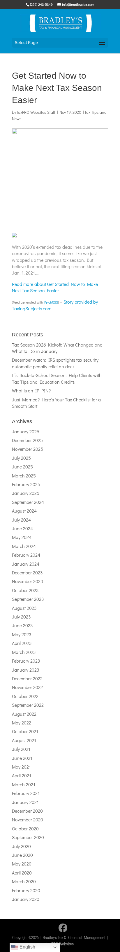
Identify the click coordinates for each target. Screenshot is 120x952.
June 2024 (22, 528)
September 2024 (28, 502)
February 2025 (26, 484)
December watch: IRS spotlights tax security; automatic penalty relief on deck (56, 363)
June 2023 (22, 625)
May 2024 (21, 537)
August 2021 (24, 740)
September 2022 (28, 705)
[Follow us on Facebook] (63, 928)
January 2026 (25, 431)
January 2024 (25, 564)
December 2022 (27, 678)
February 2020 (26, 890)
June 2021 (22, 758)
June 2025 (22, 467)
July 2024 (21, 520)
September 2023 (28, 599)
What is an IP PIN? (31, 390)
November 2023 (27, 581)
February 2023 (26, 661)
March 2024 (24, 546)
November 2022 (27, 687)
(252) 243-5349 (41, 4)
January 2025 (25, 493)
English (26, 946)
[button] (102, 43)
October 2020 (25, 828)
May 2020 (21, 864)
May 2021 (21, 767)
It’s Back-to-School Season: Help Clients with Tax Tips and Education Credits (57, 378)
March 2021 (23, 784)
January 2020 (25, 899)
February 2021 (26, 793)
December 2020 (27, 811)
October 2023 (25, 590)
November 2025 (27, 449)
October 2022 (25, 696)
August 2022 (24, 714)
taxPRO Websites (60, 943)
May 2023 (21, 634)
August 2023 (24, 608)
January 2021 (25, 802)
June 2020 (22, 855)
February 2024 (26, 555)
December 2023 (27, 572)
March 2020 (24, 881)
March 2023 (24, 652)
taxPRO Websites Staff (36, 112)
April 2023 (22, 643)
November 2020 (27, 819)
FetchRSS (51, 302)
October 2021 (25, 731)
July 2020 (21, 846)
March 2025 (24, 476)
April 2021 (21, 775)
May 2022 (21, 723)
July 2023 (21, 617)
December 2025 (27, 440)
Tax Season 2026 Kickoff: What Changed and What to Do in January (57, 348)
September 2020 (28, 837)
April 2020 (22, 873)
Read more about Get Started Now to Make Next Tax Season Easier (55, 287)
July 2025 (21, 458)
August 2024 (24, 511)
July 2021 (21, 749)
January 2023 (25, 670)
